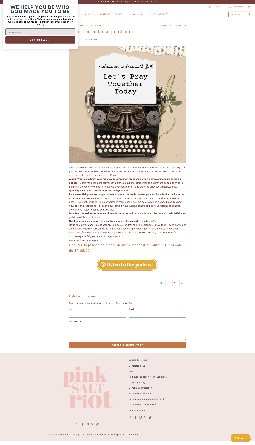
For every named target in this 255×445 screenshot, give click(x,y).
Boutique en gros (137, 410)
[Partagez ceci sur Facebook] (168, 283)
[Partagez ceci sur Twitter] (161, 283)
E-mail (132, 309)
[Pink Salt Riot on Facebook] (83, 424)
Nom (71, 309)
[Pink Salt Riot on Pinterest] (92, 424)
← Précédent (166, 25)
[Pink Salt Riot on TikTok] (97, 424)
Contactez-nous (137, 365)
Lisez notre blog (137, 382)
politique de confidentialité (142, 404)
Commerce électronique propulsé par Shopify (115, 434)
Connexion (238, 7)
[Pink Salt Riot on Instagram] (88, 424)
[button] (91, 14)
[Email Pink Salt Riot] (78, 424)
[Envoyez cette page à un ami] (182, 283)
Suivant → (181, 25)
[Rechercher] (249, 14)
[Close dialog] (75, 3)
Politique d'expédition (140, 393)
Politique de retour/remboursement (146, 399)
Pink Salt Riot (64, 434)
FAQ (131, 371)
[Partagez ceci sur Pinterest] (175, 283)
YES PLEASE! (40, 39)
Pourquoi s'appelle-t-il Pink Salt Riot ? (148, 376)
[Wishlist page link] (209, 6)
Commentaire (75, 321)
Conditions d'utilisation (140, 387)
